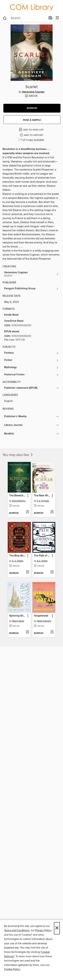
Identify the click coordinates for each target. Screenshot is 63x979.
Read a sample (32, 120)
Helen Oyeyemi (44, 621)
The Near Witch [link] (42, 495)
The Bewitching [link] (17, 495)
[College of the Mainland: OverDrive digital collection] (31, 7)
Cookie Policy (12, 969)
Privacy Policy (43, 930)
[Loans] (50, 18)
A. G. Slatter (17, 561)
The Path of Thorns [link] (42, 555)
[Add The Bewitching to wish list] (27, 512)
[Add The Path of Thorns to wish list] (52, 572)
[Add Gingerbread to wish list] (52, 632)
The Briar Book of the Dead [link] (17, 555)
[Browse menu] (57, 18)
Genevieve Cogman (33, 91)
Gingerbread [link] (41, 615)
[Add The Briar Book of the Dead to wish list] (27, 572)
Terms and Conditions (16, 930)
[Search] (5, 18)
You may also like (16, 455)
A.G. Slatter (42, 561)
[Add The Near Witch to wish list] (52, 512)
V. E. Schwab (43, 501)
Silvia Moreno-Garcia (19, 501)
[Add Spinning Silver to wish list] (27, 632)
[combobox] (24, 18)
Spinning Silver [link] (17, 615)
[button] (31, 108)
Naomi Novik (18, 621)
